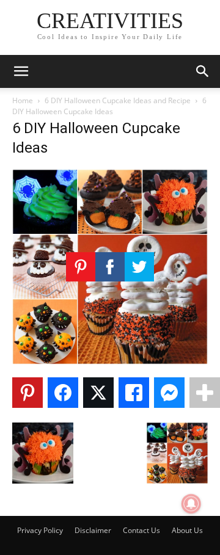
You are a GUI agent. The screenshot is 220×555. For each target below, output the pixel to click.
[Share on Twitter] (98, 392)
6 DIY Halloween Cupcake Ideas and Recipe (118, 100)
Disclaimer (93, 530)
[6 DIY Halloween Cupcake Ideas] (110, 361)
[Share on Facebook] (63, 392)
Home (22, 100)
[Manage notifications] (191, 503)
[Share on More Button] (204, 392)
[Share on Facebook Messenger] (169, 392)
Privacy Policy (40, 530)
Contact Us (141, 530)
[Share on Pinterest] (27, 392)
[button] (20, 71)
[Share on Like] (134, 392)
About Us (187, 530)
